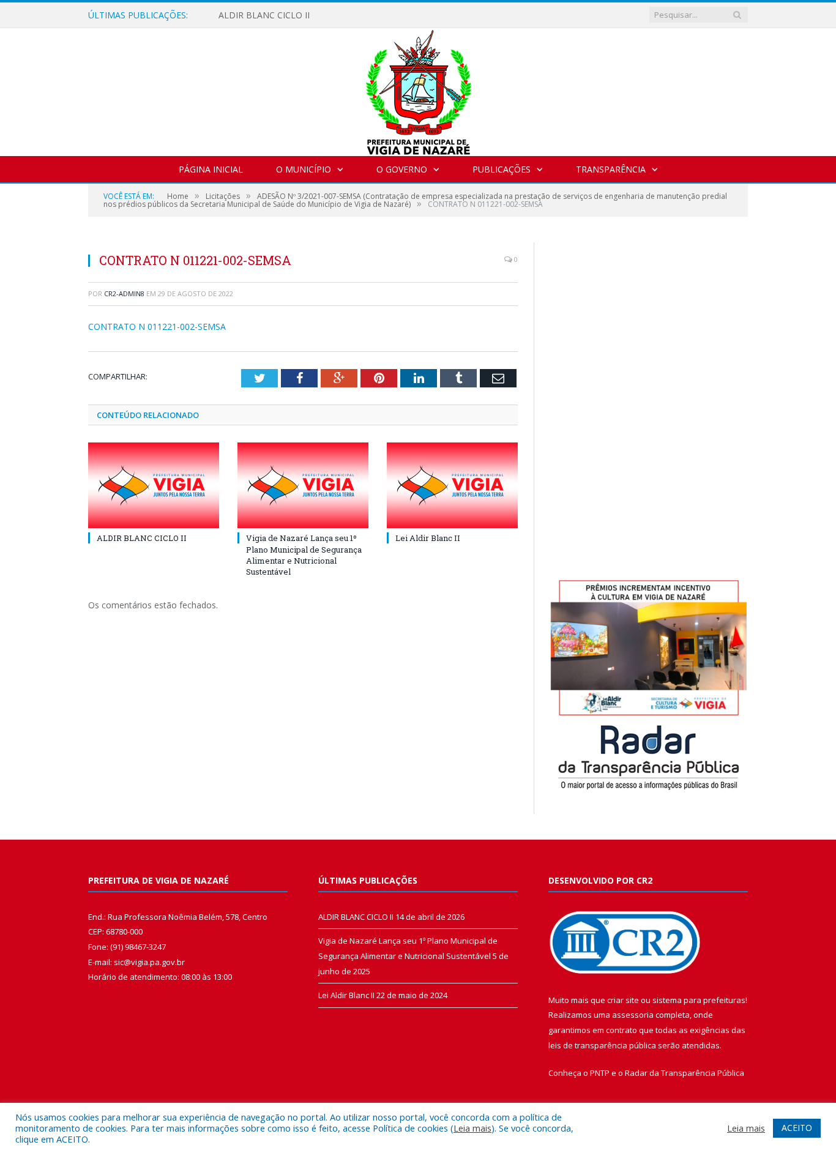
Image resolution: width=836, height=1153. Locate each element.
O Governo (401, 169)
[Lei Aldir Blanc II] (452, 485)
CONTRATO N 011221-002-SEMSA (157, 326)
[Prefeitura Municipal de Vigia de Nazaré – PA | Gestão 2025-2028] (418, 89)
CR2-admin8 (124, 293)
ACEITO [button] (797, 1127)
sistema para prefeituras (698, 1000)
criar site (623, 1000)
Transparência (611, 169)
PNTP (600, 1072)
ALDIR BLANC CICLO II (264, 15)
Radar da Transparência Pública (684, 1072)
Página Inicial (211, 169)
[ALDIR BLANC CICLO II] (153, 485)
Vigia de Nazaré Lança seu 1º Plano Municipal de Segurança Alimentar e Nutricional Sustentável (304, 554)
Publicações (501, 169)
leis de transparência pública (602, 1045)
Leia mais (472, 1128)
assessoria (633, 1014)
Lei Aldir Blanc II (427, 537)
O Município (303, 169)
